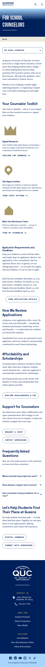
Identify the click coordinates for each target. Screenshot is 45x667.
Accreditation (22, 638)
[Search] (36, 4)
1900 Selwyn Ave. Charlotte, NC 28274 (24, 598)
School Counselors (22, 621)
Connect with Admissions (19, 545)
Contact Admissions (16, 440)
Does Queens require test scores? (19, 485)
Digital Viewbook (14, 537)
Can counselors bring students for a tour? (20, 494)
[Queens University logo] (8, 4)
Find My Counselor (13, 233)
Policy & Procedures (22, 646)
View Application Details (22, 299)
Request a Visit (14, 432)
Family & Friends (22, 617)
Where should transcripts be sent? (19, 476)
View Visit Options (13, 195)
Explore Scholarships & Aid (20, 395)
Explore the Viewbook (15, 155)
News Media (22, 625)
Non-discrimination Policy (22, 642)
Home (4, 39)
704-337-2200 (24, 604)
